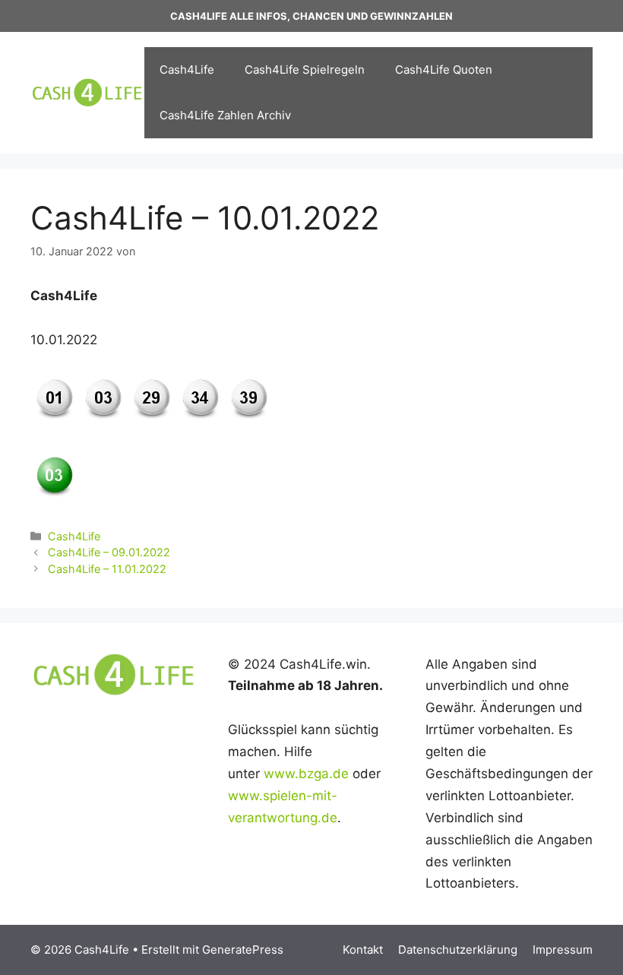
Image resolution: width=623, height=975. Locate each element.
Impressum (563, 949)
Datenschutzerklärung (457, 949)
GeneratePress (242, 949)
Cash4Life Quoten (443, 69)
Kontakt (363, 949)
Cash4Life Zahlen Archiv (225, 115)
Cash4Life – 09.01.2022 (109, 552)
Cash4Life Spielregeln (305, 69)
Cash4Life (187, 69)
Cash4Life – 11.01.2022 (107, 568)
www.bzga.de (306, 773)
